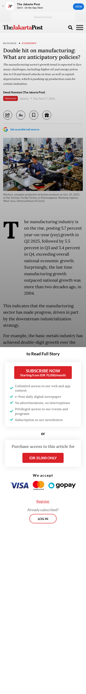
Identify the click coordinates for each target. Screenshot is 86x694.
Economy (29, 43)
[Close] (3, 6)
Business (9, 43)
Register (43, 501)
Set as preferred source (24, 129)
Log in (43, 519)
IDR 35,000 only (43, 458)
